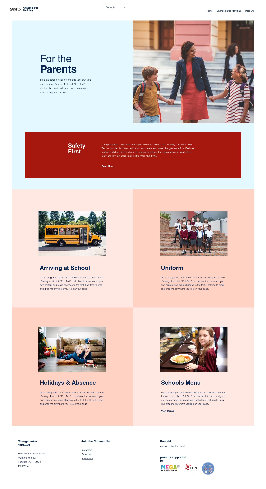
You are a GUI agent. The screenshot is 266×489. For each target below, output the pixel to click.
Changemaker (30, 7)
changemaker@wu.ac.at (172, 446)
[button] (108, 166)
